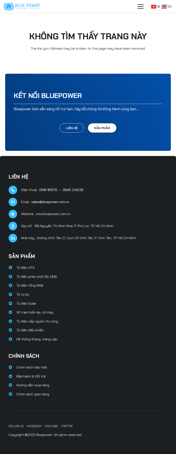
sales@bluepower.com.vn (50, 202)
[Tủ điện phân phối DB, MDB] (12, 277)
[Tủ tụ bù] (12, 294)
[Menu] (140, 6)
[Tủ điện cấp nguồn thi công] (12, 321)
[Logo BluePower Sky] (21, 6)
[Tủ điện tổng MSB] (12, 285)
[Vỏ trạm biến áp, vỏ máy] (12, 312)
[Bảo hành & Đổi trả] (12, 376)
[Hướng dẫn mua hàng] (12, 385)
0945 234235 (73, 190)
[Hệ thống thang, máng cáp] (12, 339)
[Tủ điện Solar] (12, 303)
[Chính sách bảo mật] (12, 367)
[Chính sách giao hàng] (12, 394)
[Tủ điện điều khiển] (12, 330)
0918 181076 (48, 190)
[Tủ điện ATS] (12, 268)
